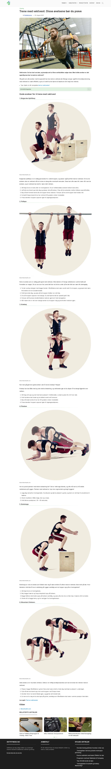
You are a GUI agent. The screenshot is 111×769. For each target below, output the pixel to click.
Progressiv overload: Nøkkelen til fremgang (90, 758)
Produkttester (83, 3)
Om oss (98, 3)
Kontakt (92, 3)
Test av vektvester (32, 700)
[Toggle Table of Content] (88, 89)
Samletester (24, 719)
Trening (21, 8)
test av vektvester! (44, 85)
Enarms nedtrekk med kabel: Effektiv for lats (90, 755)
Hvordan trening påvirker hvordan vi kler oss (90, 748)
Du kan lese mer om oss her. (14, 753)
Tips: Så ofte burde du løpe (85, 761)
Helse (71, 719)
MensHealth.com (26, 709)
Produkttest (48, 719)
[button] (54, 737)
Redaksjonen (28, 15)
